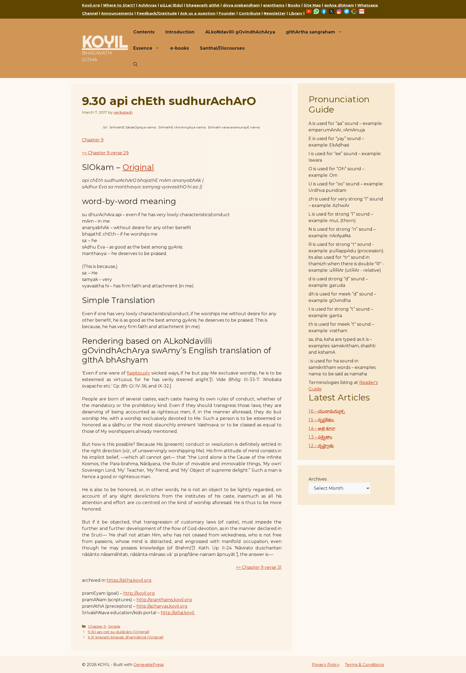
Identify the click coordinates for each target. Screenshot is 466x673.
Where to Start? (119, 5)
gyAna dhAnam (339, 5)
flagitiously (138, 373)
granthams (274, 5)
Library (295, 13)
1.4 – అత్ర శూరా (322, 428)
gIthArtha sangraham (310, 32)
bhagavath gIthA (203, 5)
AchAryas (147, 5)
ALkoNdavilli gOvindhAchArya (240, 32)
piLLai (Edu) (171, 5)
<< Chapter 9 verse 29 (105, 152)
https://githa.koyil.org (129, 580)
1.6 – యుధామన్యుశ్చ (327, 411)
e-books (179, 48)
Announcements (117, 13)
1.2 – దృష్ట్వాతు (321, 445)
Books (294, 5)
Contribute (250, 13)
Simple (114, 626)
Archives (318, 479)
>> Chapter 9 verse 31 (259, 567)
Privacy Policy (326, 664)
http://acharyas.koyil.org (161, 606)
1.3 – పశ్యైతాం (320, 437)
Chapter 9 (93, 139)
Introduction (179, 32)
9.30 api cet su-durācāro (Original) (118, 632)
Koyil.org (91, 5)
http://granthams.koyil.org (164, 599)
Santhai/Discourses (222, 48)
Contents (144, 32)
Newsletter (275, 13)
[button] (135, 64)
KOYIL (105, 42)
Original (138, 167)
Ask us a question (197, 13)
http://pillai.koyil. (178, 612)
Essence (142, 48)
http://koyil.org (139, 593)
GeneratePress (148, 664)
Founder (227, 13)
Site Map (312, 5)
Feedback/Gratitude (157, 13)
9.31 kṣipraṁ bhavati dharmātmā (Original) (125, 637)
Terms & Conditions (364, 664)
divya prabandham (241, 5)
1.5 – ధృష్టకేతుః (322, 419)
